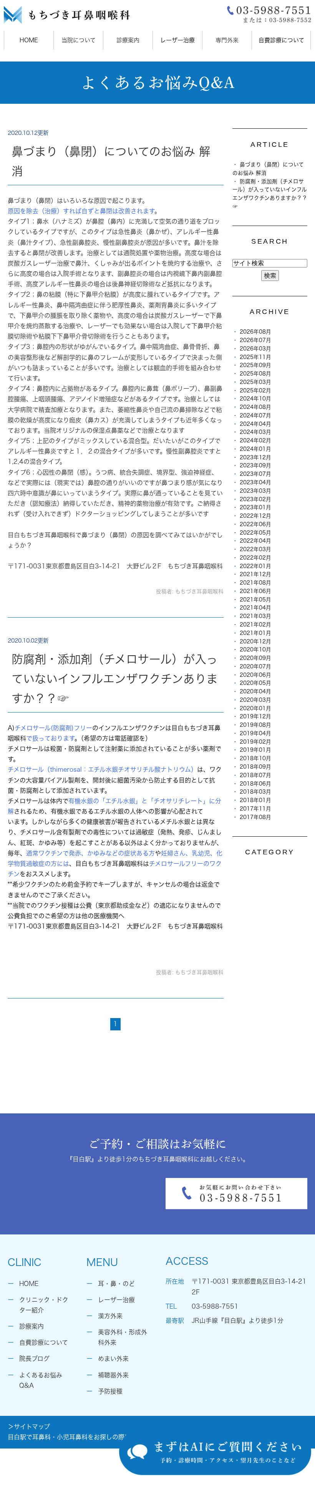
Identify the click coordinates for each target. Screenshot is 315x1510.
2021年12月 (255, 574)
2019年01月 (255, 750)
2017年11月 (255, 808)
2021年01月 (255, 633)
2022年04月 (255, 540)
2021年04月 (255, 607)
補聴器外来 (113, 1375)
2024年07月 (255, 415)
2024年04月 (255, 424)
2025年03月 (255, 382)
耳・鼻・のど (116, 1284)
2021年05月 (255, 599)
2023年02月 (255, 499)
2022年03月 (255, 549)
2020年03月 (255, 700)
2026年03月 (255, 348)
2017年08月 (255, 817)
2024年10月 (255, 398)
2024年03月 (255, 432)
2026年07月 (255, 340)
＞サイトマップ (29, 1427)
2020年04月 (255, 691)
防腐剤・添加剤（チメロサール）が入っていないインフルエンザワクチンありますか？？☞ (115, 678)
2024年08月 (255, 407)
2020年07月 (255, 666)
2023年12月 (255, 457)
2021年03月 (255, 616)
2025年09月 (255, 365)
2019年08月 (255, 725)
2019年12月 (255, 716)
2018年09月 (255, 766)
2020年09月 (255, 658)
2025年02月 (255, 390)
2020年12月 (255, 641)
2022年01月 (255, 566)
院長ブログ (34, 1359)
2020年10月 (255, 649)
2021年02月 (255, 624)
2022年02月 (255, 557)
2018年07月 (255, 775)
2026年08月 (255, 331)
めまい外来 (113, 1359)
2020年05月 (255, 683)
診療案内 (31, 1326)
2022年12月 (255, 515)
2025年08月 (255, 373)
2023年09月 (255, 465)
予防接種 (110, 1391)
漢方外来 (110, 1316)
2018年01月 (255, 800)
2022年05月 (255, 532)
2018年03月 (255, 791)
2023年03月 (255, 490)
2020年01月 (255, 708)
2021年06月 (255, 591)
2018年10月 (255, 758)
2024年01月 (255, 449)
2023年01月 (255, 507)
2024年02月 (255, 440)
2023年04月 (255, 482)
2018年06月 (255, 783)
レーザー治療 (177, 40)
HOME (29, 40)
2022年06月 (255, 524)
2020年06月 (255, 675)
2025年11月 (255, 357)
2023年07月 (255, 474)
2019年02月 (255, 741)
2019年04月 (255, 733)
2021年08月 (255, 582)
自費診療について (281, 40)
